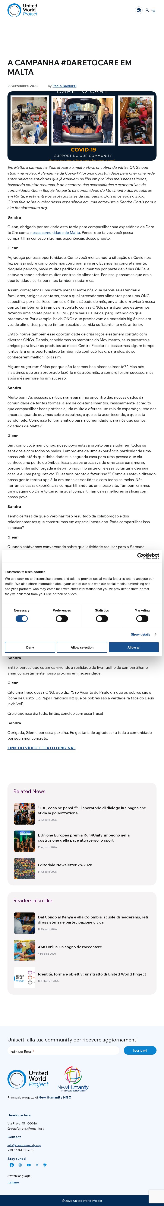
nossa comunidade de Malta (55, 232)
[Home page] (22, 10)
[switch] (62, 618)
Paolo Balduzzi (64, 86)
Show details (140, 634)
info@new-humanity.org (24, 1145)
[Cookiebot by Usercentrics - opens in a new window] (140, 556)
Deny (30, 647)
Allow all (133, 647)
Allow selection (82, 647)
